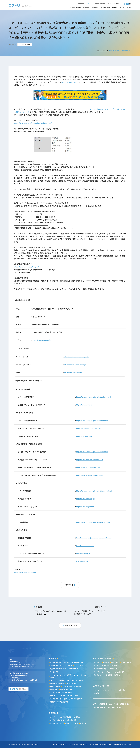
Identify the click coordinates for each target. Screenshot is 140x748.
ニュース (105, 51)
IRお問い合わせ (99, 675)
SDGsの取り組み (119, 690)
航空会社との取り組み (57, 720)
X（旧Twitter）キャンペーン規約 (100, 744)
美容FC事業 (53, 689)
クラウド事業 (54, 672)
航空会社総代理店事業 (57, 683)
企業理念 (77, 717)
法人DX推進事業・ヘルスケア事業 (61, 692)
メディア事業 (78, 665)
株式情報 (114, 665)
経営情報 (106, 662)
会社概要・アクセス (71, 723)
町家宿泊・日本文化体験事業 (59, 702)
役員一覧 (83, 723)
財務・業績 (114, 662)
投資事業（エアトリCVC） (58, 669)
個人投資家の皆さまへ (101, 669)
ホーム (99, 51)
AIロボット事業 (73, 696)
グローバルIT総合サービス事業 (73, 662)
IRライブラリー (126, 662)
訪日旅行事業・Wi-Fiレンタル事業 (61, 665)
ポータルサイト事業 (66, 689)
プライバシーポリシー (58, 744)
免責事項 (109, 675)
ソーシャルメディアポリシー (77, 744)
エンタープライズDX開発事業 (71, 686)
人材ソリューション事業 (57, 696)
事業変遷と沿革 (71, 720)
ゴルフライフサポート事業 (58, 699)
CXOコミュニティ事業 (57, 680)
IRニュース (97, 662)
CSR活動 (97, 693)
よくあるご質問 (119, 672)
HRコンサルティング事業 (75, 680)
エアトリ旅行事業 (55, 662)
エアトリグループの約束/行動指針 (61, 717)
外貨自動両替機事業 (75, 699)
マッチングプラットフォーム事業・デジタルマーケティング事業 (68, 676)
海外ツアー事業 (55, 686)
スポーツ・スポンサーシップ (103, 690)
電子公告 (117, 675)
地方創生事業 (73, 669)
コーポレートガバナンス (101, 665)
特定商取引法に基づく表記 (122, 744)
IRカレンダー (114, 669)
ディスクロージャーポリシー (103, 672)
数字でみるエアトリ (56, 723)
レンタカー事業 (71, 683)
